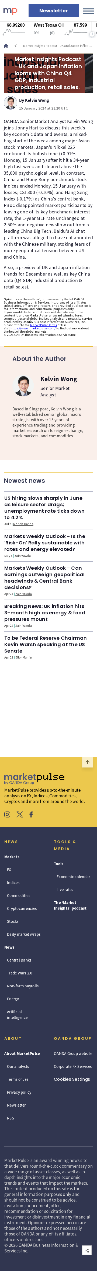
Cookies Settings (72, 1079)
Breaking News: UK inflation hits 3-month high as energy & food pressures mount (44, 612)
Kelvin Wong (37, 99)
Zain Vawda (23, 556)
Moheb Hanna (23, 524)
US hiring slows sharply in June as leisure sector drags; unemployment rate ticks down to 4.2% (44, 508)
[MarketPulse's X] (19, 815)
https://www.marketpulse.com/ (33, 328)
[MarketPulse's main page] (8, 46)
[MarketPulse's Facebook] (31, 815)
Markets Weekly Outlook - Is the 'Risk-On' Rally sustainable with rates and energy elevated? (44, 542)
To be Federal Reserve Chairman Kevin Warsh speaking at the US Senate (45, 644)
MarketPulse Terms (43, 325)
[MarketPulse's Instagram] (7, 815)
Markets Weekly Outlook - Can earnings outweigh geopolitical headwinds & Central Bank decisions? (44, 578)
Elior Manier (23, 657)
